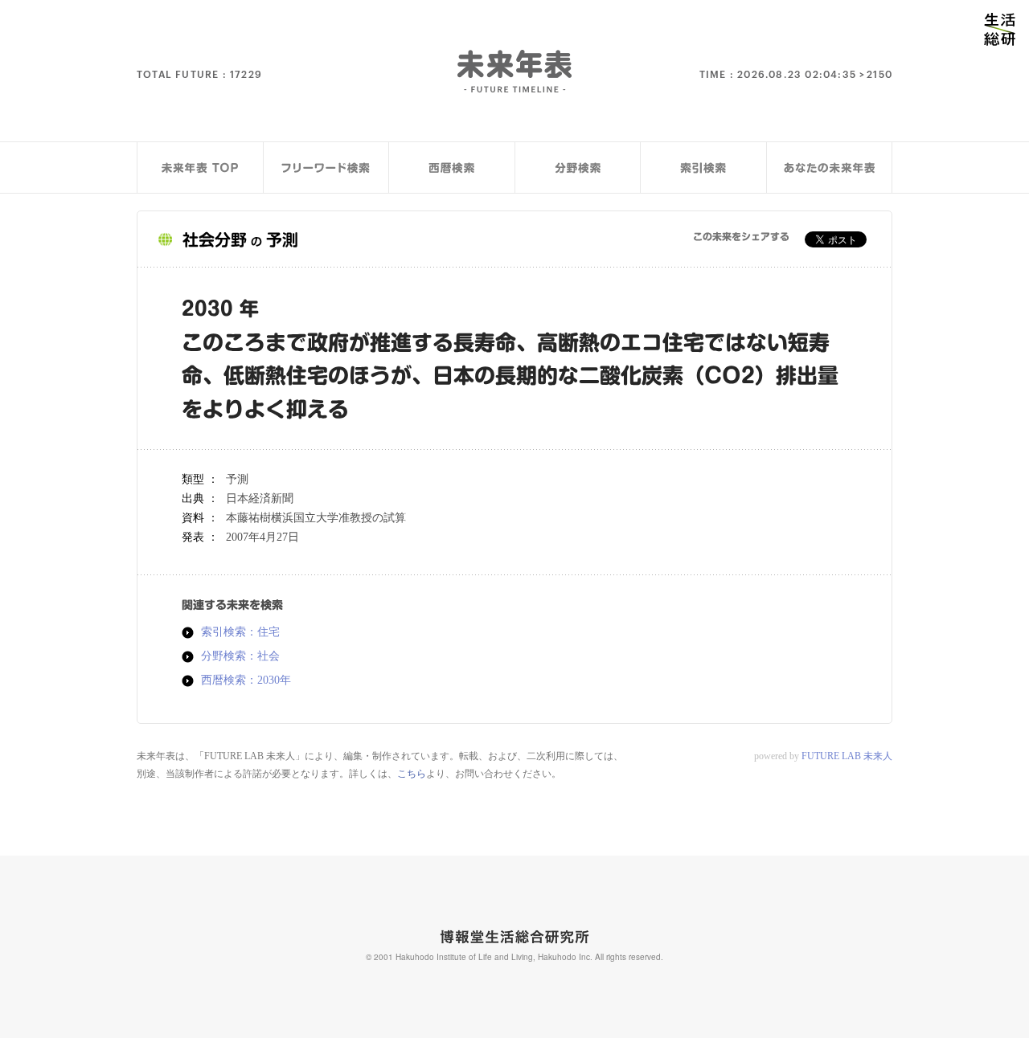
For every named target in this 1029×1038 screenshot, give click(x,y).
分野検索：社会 (240, 656)
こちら (411, 773)
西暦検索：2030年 (246, 680)
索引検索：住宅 (240, 632)
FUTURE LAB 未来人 (846, 756)
